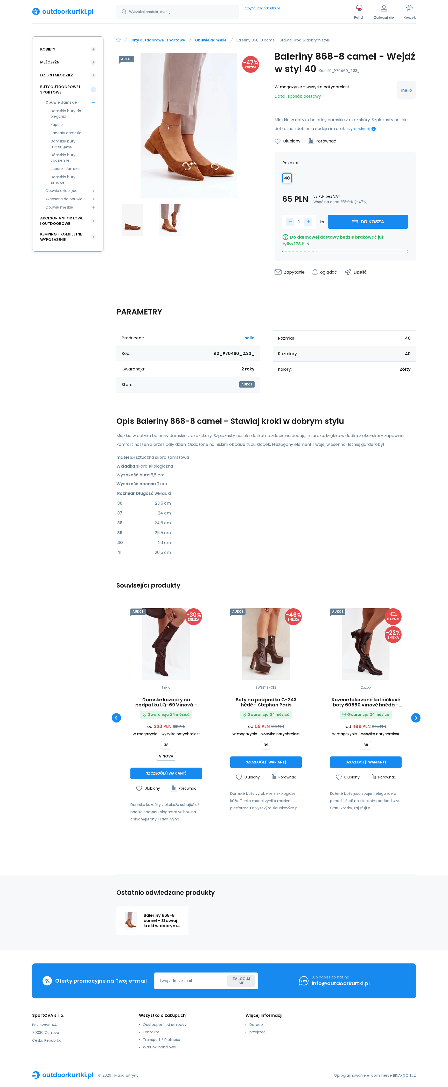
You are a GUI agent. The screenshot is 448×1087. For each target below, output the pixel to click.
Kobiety (47, 49)
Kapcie (57, 124)
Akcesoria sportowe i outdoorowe (61, 221)
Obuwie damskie (211, 40)
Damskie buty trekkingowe (63, 144)
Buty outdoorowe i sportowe (157, 40)
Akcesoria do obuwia (63, 199)
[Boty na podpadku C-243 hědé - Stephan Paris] (266, 644)
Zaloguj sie (241, 981)
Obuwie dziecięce (61, 190)
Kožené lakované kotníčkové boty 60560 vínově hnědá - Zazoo (366, 702)
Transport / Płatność (161, 1039)
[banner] (67, 11)
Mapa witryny (126, 1075)
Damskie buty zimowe (63, 179)
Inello (406, 90)
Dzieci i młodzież (56, 75)
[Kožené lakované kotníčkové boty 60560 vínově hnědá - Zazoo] (366, 644)
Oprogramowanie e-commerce (363, 1075)
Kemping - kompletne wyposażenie (61, 237)
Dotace (256, 1024)
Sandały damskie (66, 132)
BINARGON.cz (404, 1075)
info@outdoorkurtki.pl (262, 8)
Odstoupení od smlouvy (164, 1024)
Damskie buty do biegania (66, 113)
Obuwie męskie (59, 207)
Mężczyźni (50, 62)
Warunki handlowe (159, 1047)
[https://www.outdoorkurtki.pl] (118, 40)
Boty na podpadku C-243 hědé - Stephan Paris (266, 702)
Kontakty (151, 1032)
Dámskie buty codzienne (63, 157)
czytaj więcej (358, 128)
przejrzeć (257, 1032)
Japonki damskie (66, 168)
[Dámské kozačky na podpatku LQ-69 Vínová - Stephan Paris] (166, 644)
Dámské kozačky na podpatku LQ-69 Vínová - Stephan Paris (166, 702)
